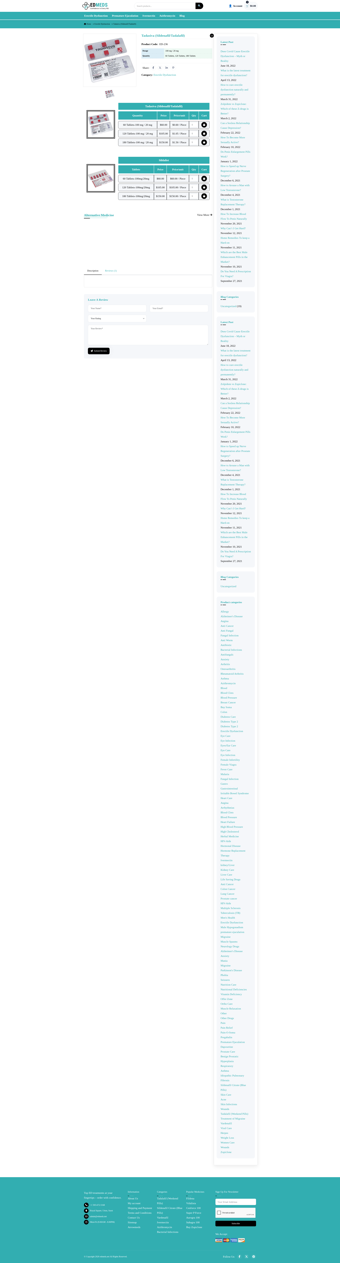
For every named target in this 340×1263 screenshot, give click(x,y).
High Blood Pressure (232, 826)
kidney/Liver (228, 865)
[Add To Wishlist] (212, 36)
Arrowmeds (134, 1227)
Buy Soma (226, 707)
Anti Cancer (227, 625)
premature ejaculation (232, 932)
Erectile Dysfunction (96, 15)
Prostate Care (228, 1051)
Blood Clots (227, 692)
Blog (182, 15)
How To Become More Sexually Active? (233, 140)
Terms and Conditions (140, 1212)
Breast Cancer (228, 702)
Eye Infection (228, 740)
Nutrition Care (228, 984)
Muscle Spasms (229, 941)
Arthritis (225, 664)
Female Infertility (230, 759)
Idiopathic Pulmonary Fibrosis (232, 1078)
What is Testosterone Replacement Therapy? (233, 202)
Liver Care (226, 874)
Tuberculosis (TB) (230, 912)
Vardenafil (226, 1123)
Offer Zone (227, 999)
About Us (133, 1198)
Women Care (228, 1142)
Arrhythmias (227, 807)
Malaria (225, 774)
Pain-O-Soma (228, 1032)
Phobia (224, 975)
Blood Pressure (229, 697)
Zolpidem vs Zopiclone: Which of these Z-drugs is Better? (235, 108)
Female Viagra (228, 764)
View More (203, 214)
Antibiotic (226, 645)
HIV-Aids (226, 841)
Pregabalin (226, 1037)
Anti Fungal (227, 630)
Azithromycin (167, 15)
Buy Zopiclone (194, 1227)
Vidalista (191, 1203)
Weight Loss (227, 1137)
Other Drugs (227, 1018)
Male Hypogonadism (232, 927)
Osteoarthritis (228, 668)
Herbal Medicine (230, 836)
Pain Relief (227, 1027)
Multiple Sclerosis (231, 908)
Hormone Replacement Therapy (233, 853)
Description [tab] (92, 270)
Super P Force (193, 1212)
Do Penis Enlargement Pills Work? (235, 154)
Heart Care (226, 798)
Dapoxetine (227, 1046)
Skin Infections (229, 1104)
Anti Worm (227, 640)
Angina (224, 621)
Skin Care (226, 1094)
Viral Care (226, 1128)
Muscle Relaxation (231, 1008)
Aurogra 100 (193, 1217)
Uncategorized (228, 306)
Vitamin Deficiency (231, 994)
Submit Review (100, 351)
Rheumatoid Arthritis (232, 673)
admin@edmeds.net (98, 1216)
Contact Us (134, 1217)
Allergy (225, 611)
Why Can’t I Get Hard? (233, 228)
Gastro (224, 783)
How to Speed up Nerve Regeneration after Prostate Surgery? (235, 171)
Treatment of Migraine (233, 1118)
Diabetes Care (228, 716)
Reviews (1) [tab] (111, 270)
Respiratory (227, 1065)
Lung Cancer (227, 893)
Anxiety (225, 659)
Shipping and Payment (140, 1208)
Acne (223, 1099)
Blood (224, 688)
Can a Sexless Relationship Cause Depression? (235, 125)
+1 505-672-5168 (97, 1205)
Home (88, 24)
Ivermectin (149, 15)
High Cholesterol (230, 831)
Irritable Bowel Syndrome (235, 793)
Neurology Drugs (230, 946)
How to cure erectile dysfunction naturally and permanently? (234, 89)
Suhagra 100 (193, 1222)
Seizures (225, 979)
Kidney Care (227, 869)
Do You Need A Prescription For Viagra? (236, 274)
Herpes (224, 1132)
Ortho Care (227, 1003)
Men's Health (228, 917)
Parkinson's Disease (231, 970)
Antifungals (227, 654)
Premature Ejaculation (125, 15)
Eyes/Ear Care (228, 745)
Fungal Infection (230, 635)
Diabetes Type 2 (229, 721)
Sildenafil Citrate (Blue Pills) (233, 1087)
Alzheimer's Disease (232, 616)
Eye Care (225, 735)
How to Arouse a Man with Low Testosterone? (235, 187)
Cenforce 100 (193, 1208)
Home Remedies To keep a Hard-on (235, 240)
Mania (224, 960)
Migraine (226, 936)
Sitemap (132, 1222)
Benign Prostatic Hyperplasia (230, 1059)
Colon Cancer (228, 888)
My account (134, 1203)
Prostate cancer (229, 898)
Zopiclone (226, 1152)
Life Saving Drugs (230, 879)
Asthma (225, 678)
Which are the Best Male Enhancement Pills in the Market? (234, 257)
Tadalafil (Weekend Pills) (234, 1113)
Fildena (190, 1198)
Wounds (225, 1109)
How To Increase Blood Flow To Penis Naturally (234, 216)
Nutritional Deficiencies (234, 989)
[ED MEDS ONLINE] (95, 6)
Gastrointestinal (229, 788)
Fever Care (226, 769)
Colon (224, 711)
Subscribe (236, 1223)
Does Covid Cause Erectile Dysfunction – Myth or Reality (235, 56)
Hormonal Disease (231, 845)
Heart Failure (228, 822)
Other (224, 1013)
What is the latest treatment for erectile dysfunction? (235, 73)
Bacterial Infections (231, 649)
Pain (223, 1022)
